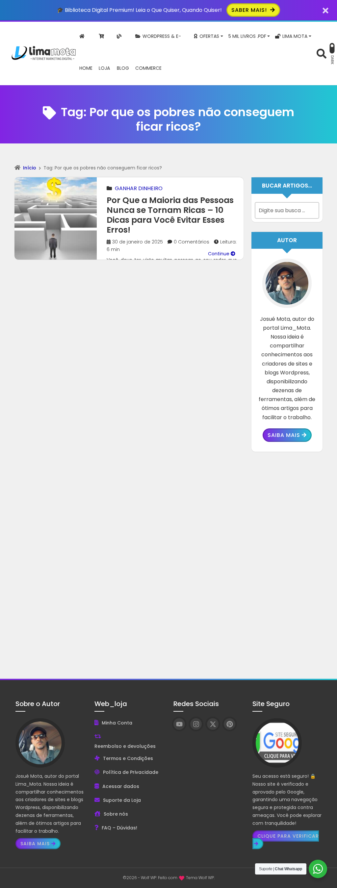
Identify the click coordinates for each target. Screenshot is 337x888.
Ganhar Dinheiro (139, 188)
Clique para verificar (288, 836)
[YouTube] (179, 724)
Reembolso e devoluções (125, 746)
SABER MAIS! (250, 10)
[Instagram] (196, 724)
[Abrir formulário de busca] (321, 53)
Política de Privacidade (130, 772)
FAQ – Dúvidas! (119, 828)
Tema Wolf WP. (200, 877)
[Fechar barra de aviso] (326, 10)
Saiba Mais (284, 435)
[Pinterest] (229, 724)
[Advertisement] (287, 560)
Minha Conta (117, 723)
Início (29, 168)
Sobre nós (116, 814)
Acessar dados (120, 786)
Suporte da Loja (122, 800)
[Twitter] (213, 724)
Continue (219, 253)
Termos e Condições (128, 758)
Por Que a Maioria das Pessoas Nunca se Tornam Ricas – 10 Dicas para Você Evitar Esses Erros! (170, 215)
